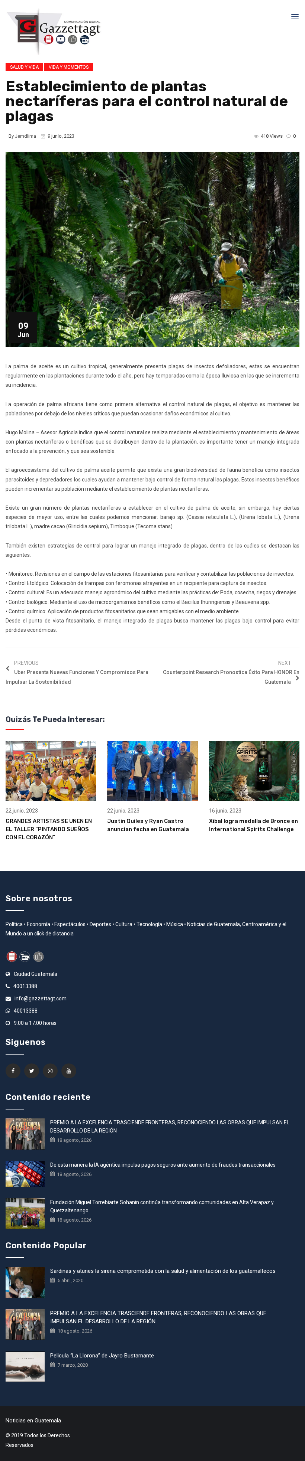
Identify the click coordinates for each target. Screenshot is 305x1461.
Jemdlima (25, 136)
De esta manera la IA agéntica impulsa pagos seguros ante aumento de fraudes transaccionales (163, 1165)
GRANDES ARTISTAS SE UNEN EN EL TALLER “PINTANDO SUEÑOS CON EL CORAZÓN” (49, 829)
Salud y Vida (24, 67)
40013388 (25, 986)
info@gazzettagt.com (41, 998)
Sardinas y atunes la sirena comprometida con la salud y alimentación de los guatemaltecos (163, 1271)
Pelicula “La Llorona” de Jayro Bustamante (102, 1355)
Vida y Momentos (69, 67)
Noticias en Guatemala (33, 1420)
